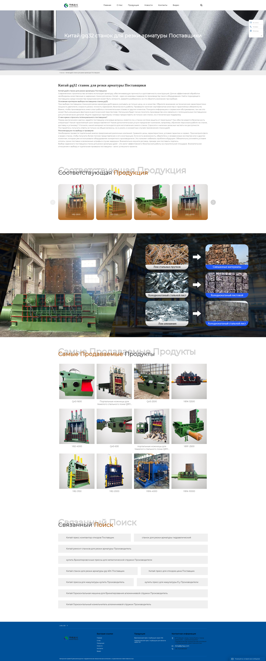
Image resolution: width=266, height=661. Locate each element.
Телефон (255, 27)
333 (64, 625)
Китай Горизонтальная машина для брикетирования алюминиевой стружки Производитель (117, 593)
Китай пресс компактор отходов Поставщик (90, 537)
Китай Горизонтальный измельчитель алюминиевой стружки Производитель (108, 604)
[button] (213, 202)
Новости (99, 646)
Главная (62, 72)
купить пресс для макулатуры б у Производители (171, 582)
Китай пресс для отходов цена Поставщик (172, 571)
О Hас (99, 640)
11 (67, 625)
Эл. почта (256, 22)
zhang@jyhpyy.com (182, 646)
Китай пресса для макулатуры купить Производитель (95, 582)
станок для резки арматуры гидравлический (166, 537)
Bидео (99, 651)
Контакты (100, 648)
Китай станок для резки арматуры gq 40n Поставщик (95, 571)
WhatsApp (256, 31)
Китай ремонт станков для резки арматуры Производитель (98, 548)
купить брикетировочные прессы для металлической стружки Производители (109, 560)
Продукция (100, 643)
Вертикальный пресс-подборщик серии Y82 (148, 638)
